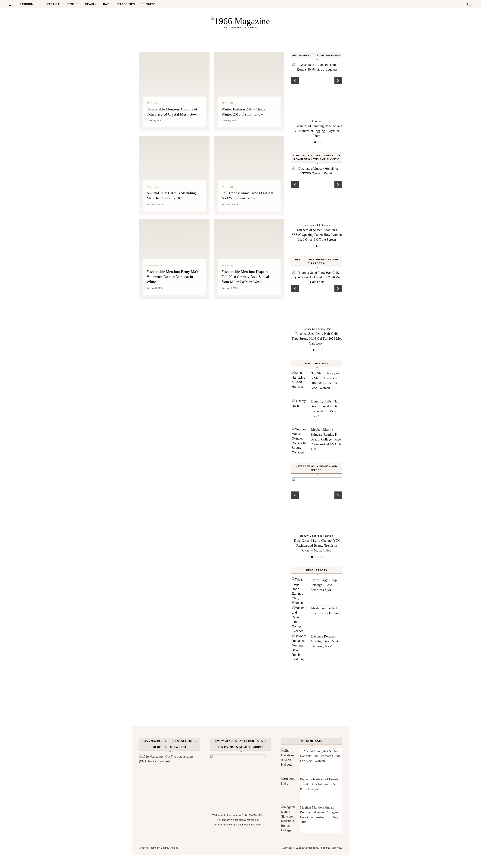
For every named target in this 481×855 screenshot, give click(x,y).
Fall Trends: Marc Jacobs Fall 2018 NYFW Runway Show (248, 195)
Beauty (90, 4)
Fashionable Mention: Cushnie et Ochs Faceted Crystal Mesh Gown (172, 111)
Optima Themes (169, 847)
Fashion (152, 103)
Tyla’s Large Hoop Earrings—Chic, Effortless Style (324, 585)
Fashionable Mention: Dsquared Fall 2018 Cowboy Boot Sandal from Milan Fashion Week (246, 276)
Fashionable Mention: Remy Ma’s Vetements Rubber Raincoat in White (173, 276)
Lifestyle (52, 4)
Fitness (73, 4)
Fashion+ (27, 4)
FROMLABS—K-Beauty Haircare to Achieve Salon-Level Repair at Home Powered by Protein (317, 338)
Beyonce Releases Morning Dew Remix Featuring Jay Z (325, 641)
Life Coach (316, 225)
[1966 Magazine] (240, 21)
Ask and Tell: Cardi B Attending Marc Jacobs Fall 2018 (171, 195)
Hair (106, 4)
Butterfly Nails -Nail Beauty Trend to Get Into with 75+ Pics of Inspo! (319, 784)
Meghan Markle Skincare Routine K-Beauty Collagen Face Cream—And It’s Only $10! (326, 439)
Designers (154, 265)
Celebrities (125, 4)
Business (149, 4)
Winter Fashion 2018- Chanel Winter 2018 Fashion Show (244, 111)
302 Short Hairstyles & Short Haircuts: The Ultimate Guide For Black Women (320, 756)
